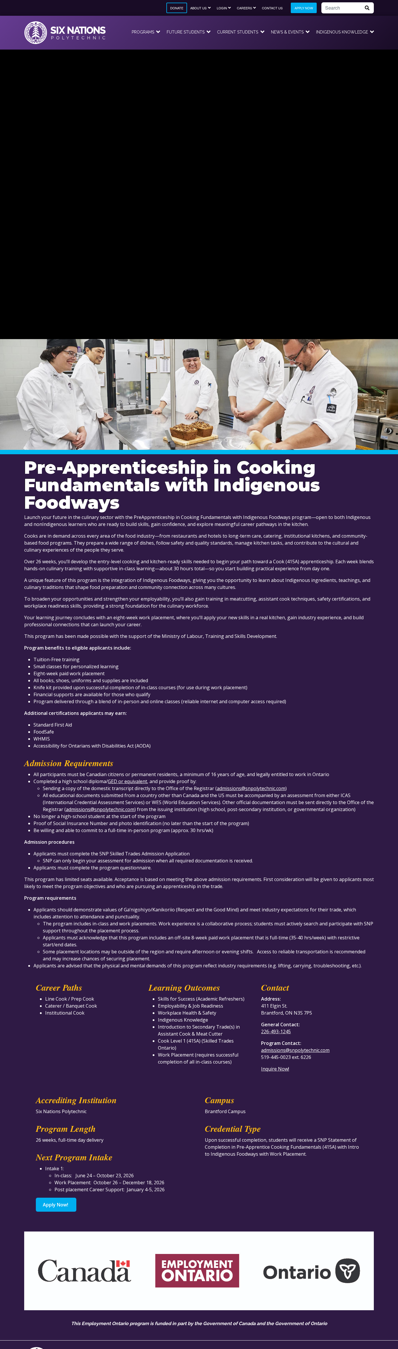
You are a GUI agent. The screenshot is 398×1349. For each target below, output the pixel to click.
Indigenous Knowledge (342, 32)
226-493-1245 (276, 1031)
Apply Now (304, 8)
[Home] (65, 32)
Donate (176, 8)
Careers (244, 8)
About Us (198, 8)
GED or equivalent (127, 781)
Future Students (186, 32)
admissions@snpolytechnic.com (251, 788)
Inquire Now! (275, 1069)
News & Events (287, 32)
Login (222, 8)
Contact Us (272, 8)
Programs (143, 32)
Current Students (237, 32)
